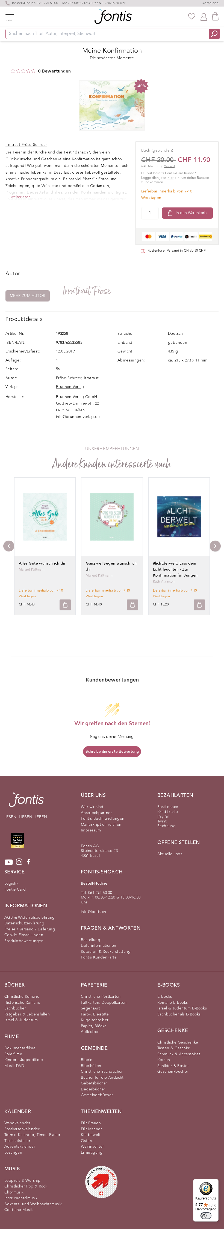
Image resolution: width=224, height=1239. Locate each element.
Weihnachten (93, 1146)
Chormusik (14, 1192)
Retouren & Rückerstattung (106, 952)
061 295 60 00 (48, 3)
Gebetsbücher (94, 1083)
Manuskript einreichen (101, 825)
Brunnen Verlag (70, 387)
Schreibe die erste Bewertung (112, 751)
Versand (169, 166)
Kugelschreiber (95, 1020)
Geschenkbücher (172, 1072)
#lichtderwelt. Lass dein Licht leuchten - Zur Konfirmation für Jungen (175, 569)
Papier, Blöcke (94, 1026)
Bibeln (86, 1060)
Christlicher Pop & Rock (25, 1186)
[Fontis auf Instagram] (19, 862)
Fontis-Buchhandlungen (102, 819)
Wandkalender (17, 1123)
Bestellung (90, 940)
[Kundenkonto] (203, 16)
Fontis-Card (15, 889)
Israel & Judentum (21, 1020)
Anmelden (210, 3)
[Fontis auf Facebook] (28, 862)
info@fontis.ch (93, 912)
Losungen (13, 1152)
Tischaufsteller (17, 1141)
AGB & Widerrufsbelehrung (29, 918)
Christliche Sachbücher (102, 1072)
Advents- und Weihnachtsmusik (33, 1204)
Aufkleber (90, 1032)
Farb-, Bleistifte (95, 1014)
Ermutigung (91, 1152)
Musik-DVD (14, 1066)
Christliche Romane (21, 997)
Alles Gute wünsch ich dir (42, 563)
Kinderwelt (91, 1135)
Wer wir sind (92, 807)
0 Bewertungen (54, 71)
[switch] (206, 1215)
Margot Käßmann (32, 569)
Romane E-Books (172, 1003)
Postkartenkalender (22, 1129)
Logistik (11, 883)
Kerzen (163, 1060)
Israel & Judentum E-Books (182, 1008)
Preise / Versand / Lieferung (29, 929)
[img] (13, 71)
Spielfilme (13, 1054)
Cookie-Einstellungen (23, 935)
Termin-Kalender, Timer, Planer (32, 1135)
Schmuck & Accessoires (178, 1054)
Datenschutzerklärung (24, 923)
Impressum (91, 830)
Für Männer (91, 1129)
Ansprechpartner (96, 813)
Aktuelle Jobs (169, 854)
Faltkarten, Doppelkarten (104, 1003)
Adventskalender (19, 1146)
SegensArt (90, 1008)
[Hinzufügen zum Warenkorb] (65, 604)
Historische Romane (22, 1003)
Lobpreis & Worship (22, 1181)
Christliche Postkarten (101, 997)
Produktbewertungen (23, 941)
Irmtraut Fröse (87, 291)
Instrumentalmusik (21, 1198)
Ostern (87, 1141)
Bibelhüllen (91, 1066)
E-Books (164, 997)
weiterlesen (21, 197)
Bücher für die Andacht (102, 1078)
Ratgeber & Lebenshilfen (27, 1014)
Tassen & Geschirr (173, 1048)
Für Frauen (91, 1123)
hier (170, 178)
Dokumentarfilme (20, 1048)
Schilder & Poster (173, 1066)
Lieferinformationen (98, 946)
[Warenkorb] (215, 16)
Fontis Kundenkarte (99, 957)
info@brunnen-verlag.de (78, 417)
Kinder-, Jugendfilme (23, 1060)
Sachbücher (15, 1008)
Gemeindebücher (97, 1095)
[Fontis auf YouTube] (8, 862)
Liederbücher (93, 1089)
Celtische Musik (18, 1210)
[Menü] (215, 1182)
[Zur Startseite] (26, 802)
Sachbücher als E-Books (179, 1014)
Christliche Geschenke (177, 1042)
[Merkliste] (192, 16)
